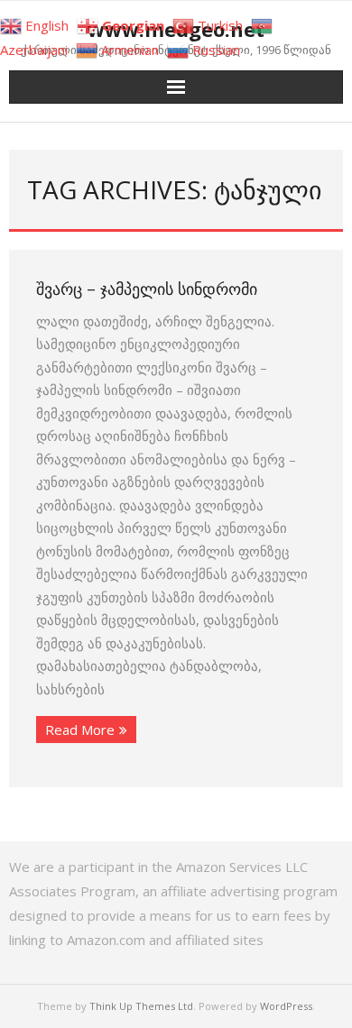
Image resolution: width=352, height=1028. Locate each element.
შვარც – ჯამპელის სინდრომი (146, 288)
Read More (80, 730)
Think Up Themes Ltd (141, 1006)
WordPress (286, 1006)
